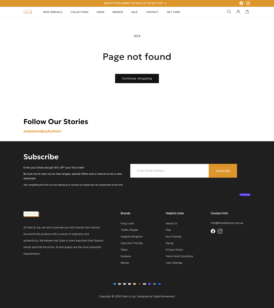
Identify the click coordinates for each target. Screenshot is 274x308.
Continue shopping (137, 78)
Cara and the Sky (132, 243)
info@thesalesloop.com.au (227, 223)
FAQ (168, 230)
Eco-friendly (173, 236)
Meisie (125, 262)
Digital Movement (164, 296)
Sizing (169, 243)
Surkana (126, 256)
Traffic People (129, 230)
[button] (79, 12)
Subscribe (223, 171)
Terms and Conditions (179, 256)
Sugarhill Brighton (132, 236)
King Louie (127, 223)
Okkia (124, 249)
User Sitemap (174, 262)
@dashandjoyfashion (42, 131)
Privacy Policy (174, 249)
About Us (171, 223)
